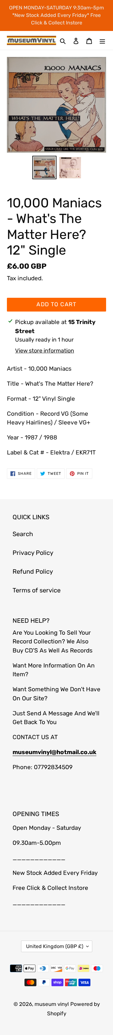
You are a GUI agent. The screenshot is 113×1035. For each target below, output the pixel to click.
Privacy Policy (33, 552)
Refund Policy (33, 571)
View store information (44, 350)
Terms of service (37, 590)
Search (23, 534)
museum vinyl (52, 1004)
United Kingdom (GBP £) (54, 946)
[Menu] (102, 40)
